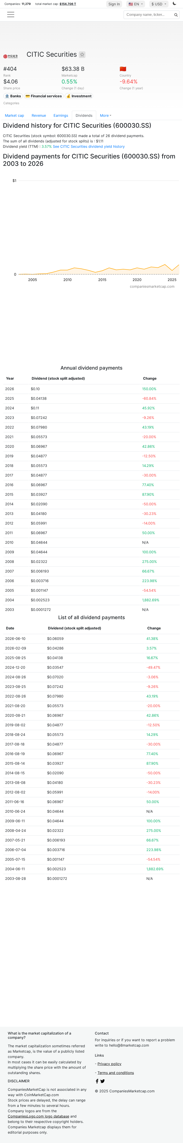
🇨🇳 (123, 69)
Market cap (14, 115)
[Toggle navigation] (11, 14)
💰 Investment (79, 96)
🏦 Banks (13, 96)
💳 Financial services (43, 96)
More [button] (104, 115)
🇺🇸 (134, 4)
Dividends (84, 115)
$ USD (158, 4)
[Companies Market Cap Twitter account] (102, 1082)
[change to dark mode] (174, 4)
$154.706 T (68, 4)
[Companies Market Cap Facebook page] (97, 1082)
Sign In (114, 4)
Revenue (39, 115)
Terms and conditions (116, 1072)
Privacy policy (109, 1064)
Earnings (61, 115)
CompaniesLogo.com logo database (38, 1116)
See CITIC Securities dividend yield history (89, 146)
